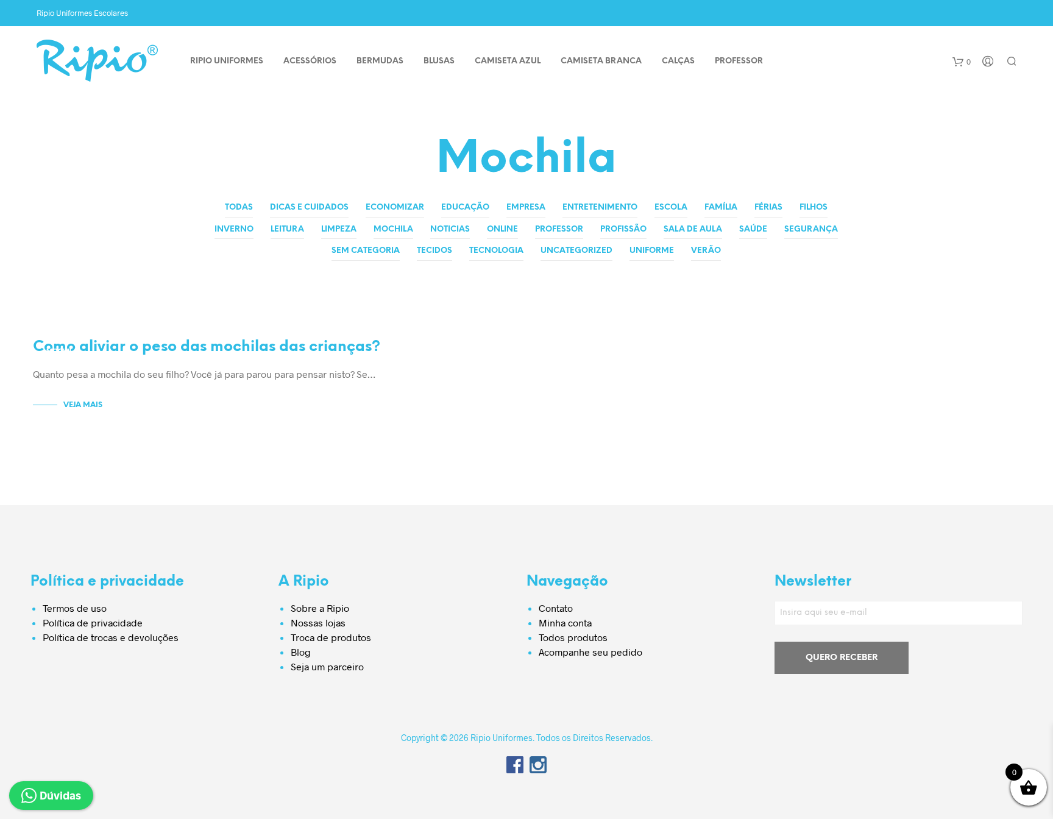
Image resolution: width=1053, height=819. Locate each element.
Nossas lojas (318, 622)
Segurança (811, 229)
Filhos (814, 207)
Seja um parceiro (327, 666)
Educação (465, 207)
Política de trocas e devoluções (111, 637)
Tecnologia (496, 251)
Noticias (450, 229)
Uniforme (651, 251)
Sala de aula (693, 229)
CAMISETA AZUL (508, 61)
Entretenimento (599, 207)
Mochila (393, 229)
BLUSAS (439, 61)
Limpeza (338, 229)
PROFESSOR (739, 61)
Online (502, 229)
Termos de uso (75, 608)
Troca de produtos (331, 637)
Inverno (234, 229)
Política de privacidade (93, 622)
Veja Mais (82, 405)
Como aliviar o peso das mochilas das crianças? (206, 347)
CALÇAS (678, 61)
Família (720, 207)
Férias (768, 207)
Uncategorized (576, 251)
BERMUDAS (379, 61)
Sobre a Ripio (320, 608)
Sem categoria (366, 251)
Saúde (753, 229)
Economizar (395, 207)
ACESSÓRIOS (309, 61)
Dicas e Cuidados (309, 207)
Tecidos (434, 251)
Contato (556, 608)
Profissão (623, 229)
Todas (239, 207)
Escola (670, 207)
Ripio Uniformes (226, 61)
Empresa (525, 207)
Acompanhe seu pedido (590, 652)
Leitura (287, 229)
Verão (706, 251)
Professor (559, 229)
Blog (301, 652)
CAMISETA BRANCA (601, 61)
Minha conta (565, 622)
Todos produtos (573, 637)
